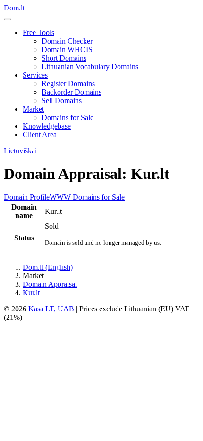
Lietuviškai (20, 151)
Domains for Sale (67, 118)
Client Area (40, 135)
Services (35, 75)
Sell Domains (62, 101)
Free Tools (38, 32)
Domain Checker (67, 41)
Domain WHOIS (67, 49)
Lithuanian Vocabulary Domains (90, 66)
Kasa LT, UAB (51, 309)
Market (33, 109)
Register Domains (68, 83)
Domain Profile (27, 197)
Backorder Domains (72, 92)
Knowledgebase (47, 126)
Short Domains (64, 58)
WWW (60, 197)
